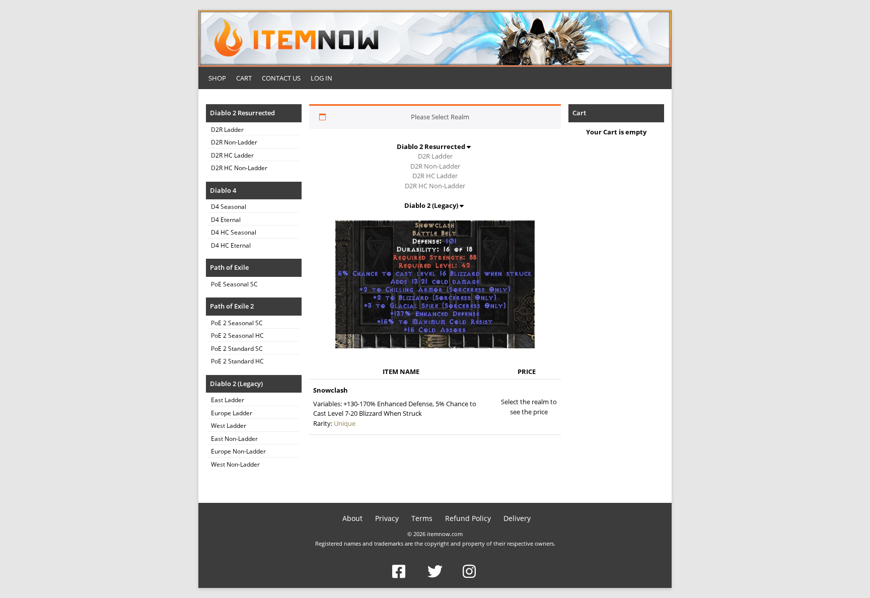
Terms (421, 518)
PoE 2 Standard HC (237, 361)
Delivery (517, 518)
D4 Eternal (226, 219)
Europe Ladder (231, 413)
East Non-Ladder (234, 438)
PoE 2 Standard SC (237, 348)
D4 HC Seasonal (233, 232)
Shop (217, 78)
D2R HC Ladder (232, 155)
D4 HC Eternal (231, 245)
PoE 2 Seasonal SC (237, 323)
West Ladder (228, 425)
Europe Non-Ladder (238, 451)
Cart (244, 78)
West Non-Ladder (235, 464)
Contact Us (281, 78)
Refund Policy (468, 518)
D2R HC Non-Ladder (239, 168)
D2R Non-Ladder (234, 142)
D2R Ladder (227, 129)
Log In (321, 78)
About (352, 518)
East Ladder (227, 400)
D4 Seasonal (228, 206)
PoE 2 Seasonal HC (237, 335)
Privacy (387, 518)
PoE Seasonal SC (234, 284)
